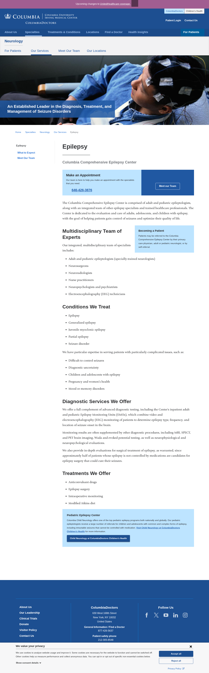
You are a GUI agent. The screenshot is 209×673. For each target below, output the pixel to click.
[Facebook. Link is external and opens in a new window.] (146, 615)
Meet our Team (167, 186)
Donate (24, 624)
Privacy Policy (175, 668)
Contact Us (191, 20)
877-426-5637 (105, 630)
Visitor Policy (28, 630)
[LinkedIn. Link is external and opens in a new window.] (175, 615)
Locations (92, 32)
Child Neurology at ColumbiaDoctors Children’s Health (98, 538)
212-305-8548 (105, 640)
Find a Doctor (114, 32)
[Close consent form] (190, 646)
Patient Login (173, 20)
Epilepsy (21, 145)
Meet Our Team (69, 50)
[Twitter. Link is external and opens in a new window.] (156, 615)
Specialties (30, 132)
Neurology (14, 41)
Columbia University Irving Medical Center (90, 589)
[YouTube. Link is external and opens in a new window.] (165, 615)
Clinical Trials (28, 618)
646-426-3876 (82, 190)
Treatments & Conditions (64, 32)
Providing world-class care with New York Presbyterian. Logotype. (125, 589)
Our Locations (96, 50)
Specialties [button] (32, 32)
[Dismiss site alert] (134, 3)
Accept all (176, 654)
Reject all (176, 661)
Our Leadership (29, 612)
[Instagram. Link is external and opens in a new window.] (185, 615)
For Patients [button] (191, 32)
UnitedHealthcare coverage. (115, 4)
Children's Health (194, 11)
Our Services (60, 132)
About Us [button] (11, 32)
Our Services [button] (40, 50)
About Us (25, 607)
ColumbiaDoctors (174, 11)
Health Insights (138, 32)
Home (18, 132)
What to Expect (26, 152)
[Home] (41, 18)
